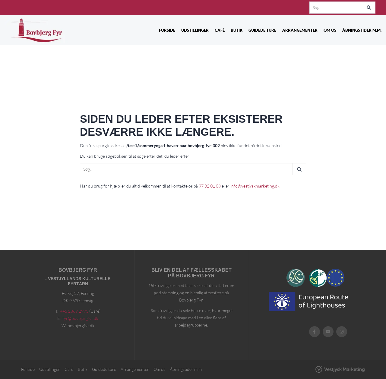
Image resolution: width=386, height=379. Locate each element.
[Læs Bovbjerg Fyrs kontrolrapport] (295, 278)
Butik (236, 30)
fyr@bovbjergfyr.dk (80, 318)
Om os (330, 30)
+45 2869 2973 (74, 311)
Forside (167, 30)
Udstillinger (195, 30)
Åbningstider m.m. (361, 30)
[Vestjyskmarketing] (340, 369)
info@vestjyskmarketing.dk (255, 185)
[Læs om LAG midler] (326, 278)
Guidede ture (262, 30)
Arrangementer (300, 30)
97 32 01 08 (210, 185)
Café (220, 30)
